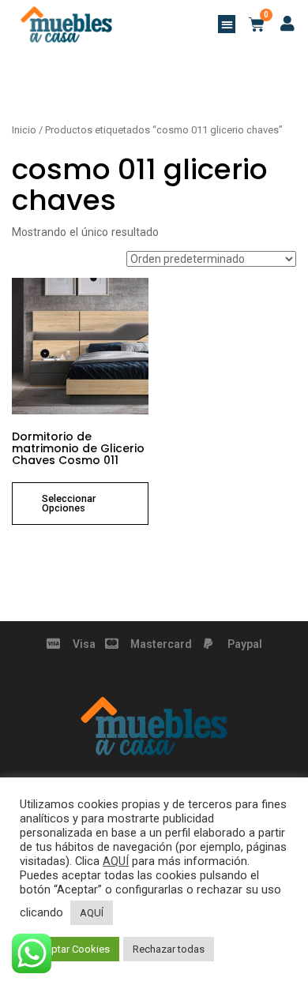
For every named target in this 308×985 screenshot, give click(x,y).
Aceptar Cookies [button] (71, 949)
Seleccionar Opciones (69, 503)
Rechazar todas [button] (169, 949)
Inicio (24, 130)
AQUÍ (116, 861)
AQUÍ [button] (91, 913)
